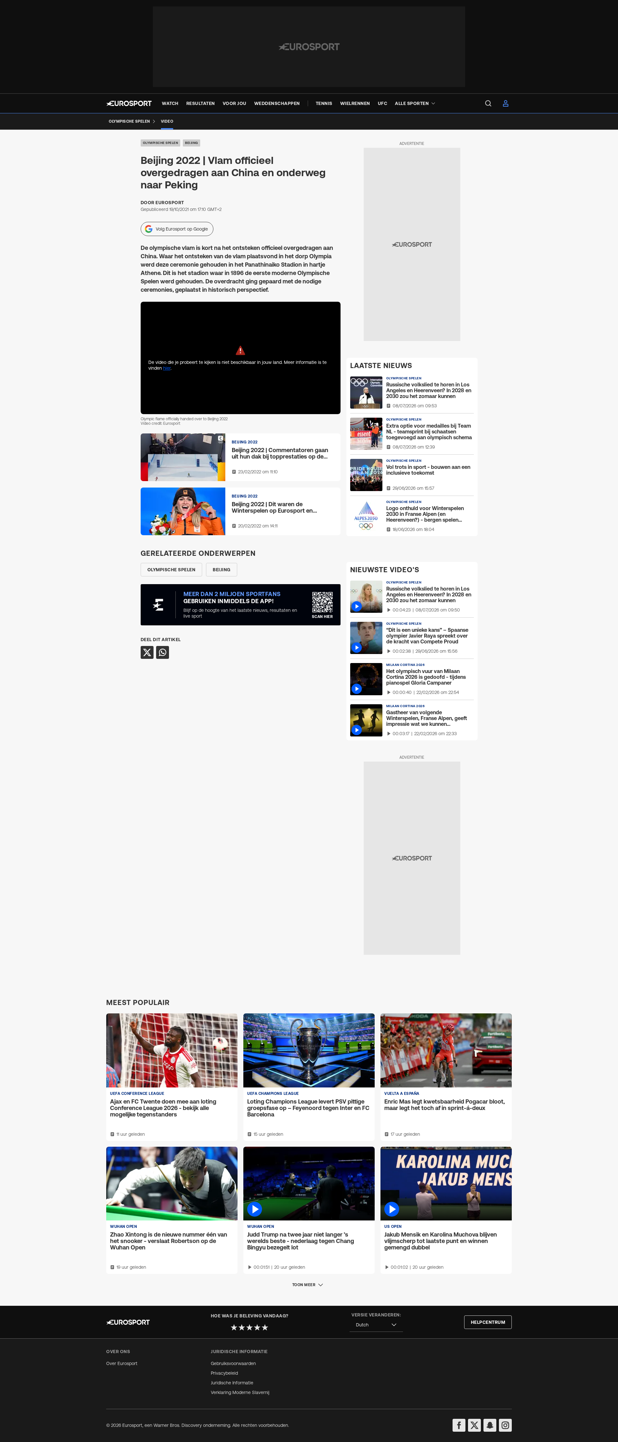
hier (167, 368)
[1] (234, 1327)
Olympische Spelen (160, 143)
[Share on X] (147, 652)
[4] (257, 1327)
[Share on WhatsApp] (162, 652)
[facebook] (459, 1425)
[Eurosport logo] (129, 103)
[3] (249, 1327)
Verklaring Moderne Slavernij (240, 1392)
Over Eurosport (121, 1363)
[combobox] (376, 1325)
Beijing (191, 143)
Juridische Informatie (232, 1382)
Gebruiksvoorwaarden (233, 1363)
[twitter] (474, 1425)
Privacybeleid (224, 1373)
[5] (265, 1327)
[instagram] (505, 1425)
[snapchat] (489, 1425)
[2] (242, 1327)
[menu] (488, 103)
